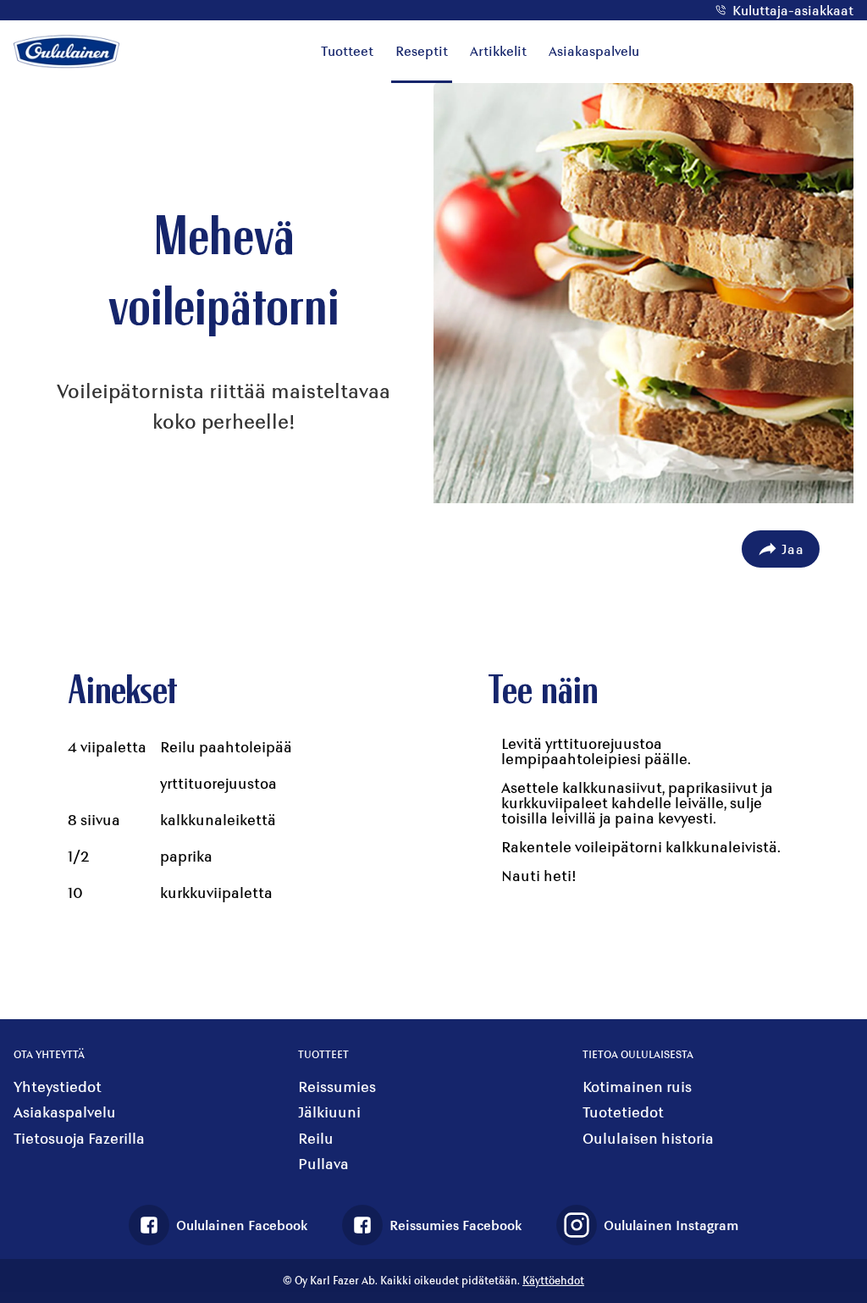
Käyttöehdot (553, 1280)
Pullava (323, 1164)
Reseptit (421, 50)
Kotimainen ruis (637, 1086)
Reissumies (337, 1086)
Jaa (792, 549)
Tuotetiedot (623, 1112)
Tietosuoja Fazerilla (79, 1138)
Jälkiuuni (329, 1112)
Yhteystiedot (58, 1086)
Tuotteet (347, 50)
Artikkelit (498, 50)
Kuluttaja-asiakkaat (792, 10)
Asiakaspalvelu (594, 50)
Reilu (316, 1138)
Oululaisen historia (648, 1138)
